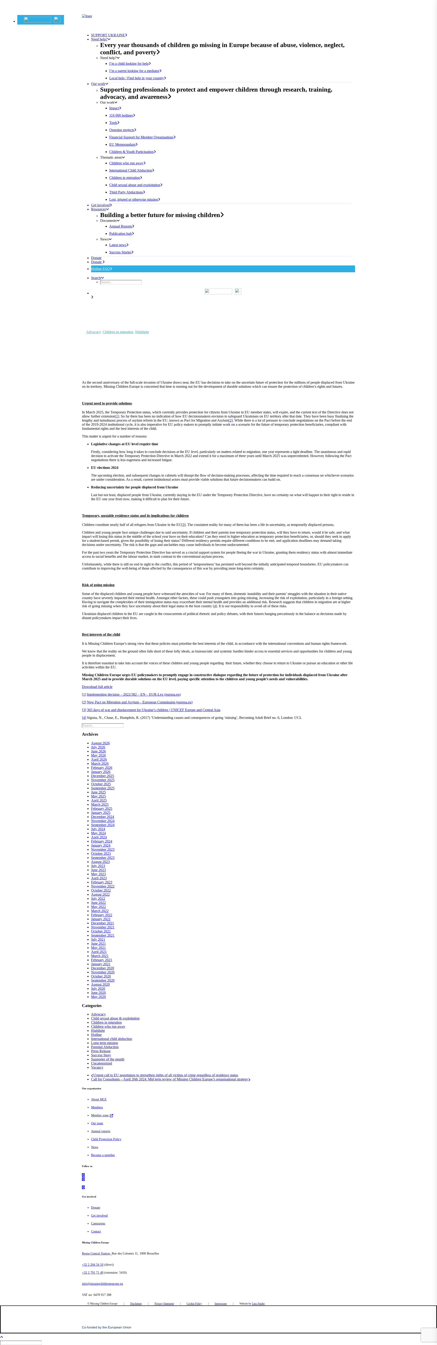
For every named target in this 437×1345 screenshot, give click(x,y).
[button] (42, 19)
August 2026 (100, 743)
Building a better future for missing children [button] (160, 214)
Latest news (117, 245)
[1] (117, 416)
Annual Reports (120, 226)
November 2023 (102, 849)
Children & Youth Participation (131, 152)
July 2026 (98, 747)
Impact (114, 108)
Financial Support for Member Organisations (141, 137)
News (94, 1147)
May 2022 (98, 907)
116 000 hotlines (121, 115)
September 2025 (102, 788)
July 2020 (98, 988)
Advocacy (93, 332)
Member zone (100, 1115)
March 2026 (100, 763)
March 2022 (100, 911)
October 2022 (101, 890)
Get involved (100, 205)
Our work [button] (98, 84)
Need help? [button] (99, 39)
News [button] (104, 239)
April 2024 (99, 837)
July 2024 (98, 829)
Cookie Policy (194, 1303)
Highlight (142, 332)
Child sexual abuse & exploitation (115, 1018)
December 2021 (102, 923)
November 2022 (102, 886)
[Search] (103, 725)
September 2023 (102, 858)
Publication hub (120, 233)
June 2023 (98, 870)
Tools (113, 123)
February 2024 (101, 841)
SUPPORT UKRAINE (108, 35)
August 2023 (100, 862)
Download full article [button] (97, 687)
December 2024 (102, 817)
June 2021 (98, 943)
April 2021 (99, 952)
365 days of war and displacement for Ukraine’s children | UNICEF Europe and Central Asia (153, 710)
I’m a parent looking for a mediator (134, 71)
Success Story (101, 1055)
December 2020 (102, 968)
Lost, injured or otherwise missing (133, 199)
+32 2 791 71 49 (92, 1272)
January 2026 (100, 772)
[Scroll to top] (4, 1336)
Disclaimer (136, 1303)
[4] (215, 606)
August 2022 (100, 894)
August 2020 (100, 984)
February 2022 (101, 915)
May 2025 (98, 796)
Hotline (96, 1035)
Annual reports (100, 1131)
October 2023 (101, 853)
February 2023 (101, 882)
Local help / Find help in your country (136, 78)
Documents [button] (108, 220)
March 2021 (100, 956)
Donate (96, 262)
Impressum (221, 1303)
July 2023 (98, 866)
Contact (96, 1231)
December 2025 (102, 776)
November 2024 (102, 821)
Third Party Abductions (126, 192)
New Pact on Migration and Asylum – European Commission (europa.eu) (140, 702)
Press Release (101, 1051)
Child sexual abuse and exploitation (134, 185)
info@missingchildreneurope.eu (102, 1283)
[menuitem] (40, 20)
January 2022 (100, 919)
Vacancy (97, 1067)
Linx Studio (258, 1303)
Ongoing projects (121, 130)
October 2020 (101, 976)
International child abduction (111, 1039)
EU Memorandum (122, 144)
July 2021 (98, 939)
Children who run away (126, 163)
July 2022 (98, 898)
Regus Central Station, (97, 1253)
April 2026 (99, 759)
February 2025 (101, 808)
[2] (231, 420)
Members (97, 1107)
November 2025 (102, 780)
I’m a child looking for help (129, 63)
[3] (183, 525)
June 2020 (98, 993)
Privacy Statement (164, 1303)
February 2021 (101, 960)
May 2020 (98, 997)
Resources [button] (98, 209)
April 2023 (99, 878)
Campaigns (98, 1223)
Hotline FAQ (100, 269)
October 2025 (101, 784)
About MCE (99, 1099)
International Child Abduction (130, 170)
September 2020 (102, 980)
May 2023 (98, 874)
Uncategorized (101, 1063)
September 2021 (102, 935)
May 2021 (98, 948)
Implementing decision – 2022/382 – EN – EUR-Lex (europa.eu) (134, 694)
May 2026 (98, 755)
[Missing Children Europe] (218, 20)
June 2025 (98, 792)
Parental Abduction (105, 1047)
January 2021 (100, 964)
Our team (97, 1123)
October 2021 (101, 931)
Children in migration (124, 178)
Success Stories (120, 252)
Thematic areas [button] (111, 157)
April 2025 (99, 800)
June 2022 (98, 903)
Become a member (103, 1155)
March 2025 (100, 804)
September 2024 (102, 825)
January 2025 (100, 813)
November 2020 (102, 972)
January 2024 (100, 845)
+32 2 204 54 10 (92, 1264)
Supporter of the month (107, 1059)
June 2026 (98, 751)
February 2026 (101, 768)
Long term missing (104, 1043)
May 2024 (98, 833)
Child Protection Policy (106, 1139)
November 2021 (102, 927)
